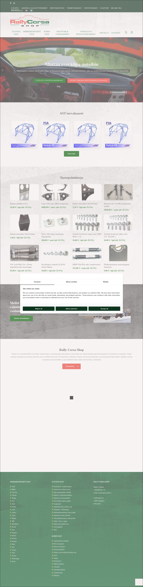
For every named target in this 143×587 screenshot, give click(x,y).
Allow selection (71, 309)
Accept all (104, 309)
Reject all (38, 309)
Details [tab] (105, 282)
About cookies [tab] (71, 282)
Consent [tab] (37, 282)
